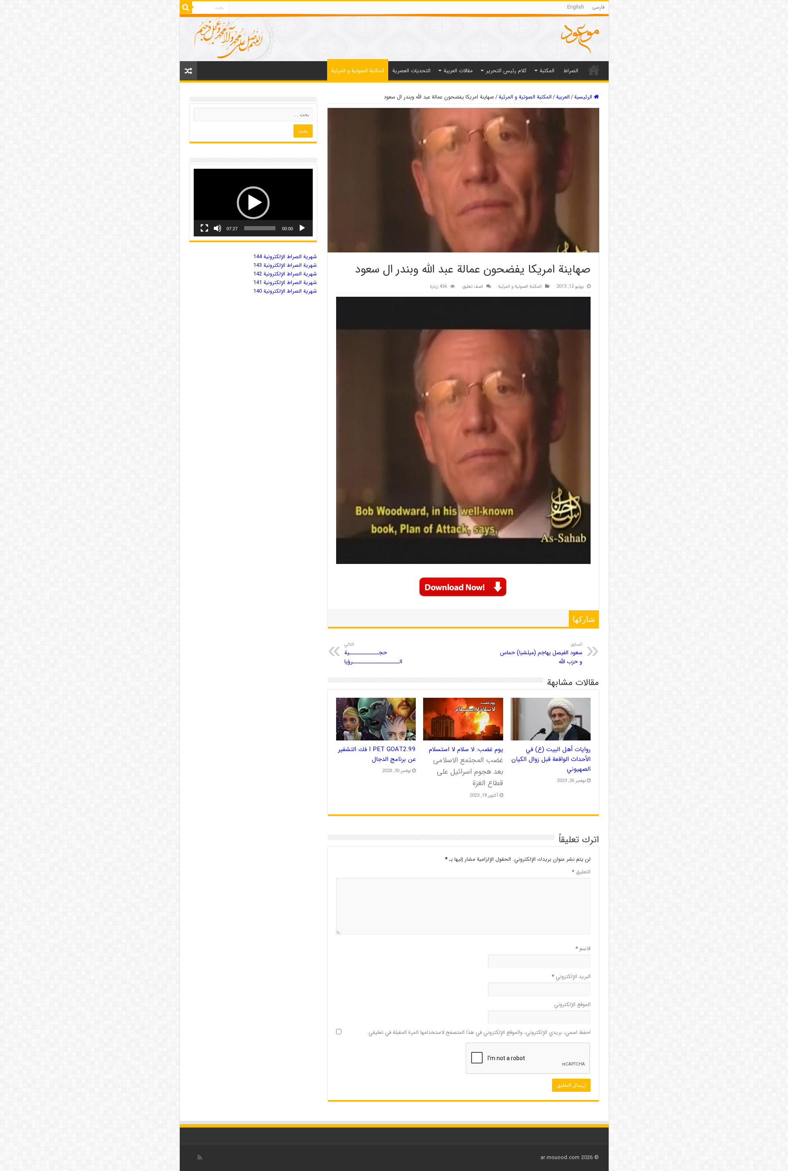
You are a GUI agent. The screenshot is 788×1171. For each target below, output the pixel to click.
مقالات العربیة (458, 70)
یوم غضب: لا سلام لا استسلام (466, 767)
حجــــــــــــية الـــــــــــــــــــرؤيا (373, 653)
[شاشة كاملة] (204, 228)
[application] (253, 202)
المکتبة (547, 70)
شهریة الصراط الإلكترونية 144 (285, 256)
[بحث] (186, 7)
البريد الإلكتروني (571, 976)
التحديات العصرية (411, 70)
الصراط (571, 70)
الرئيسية (584, 97)
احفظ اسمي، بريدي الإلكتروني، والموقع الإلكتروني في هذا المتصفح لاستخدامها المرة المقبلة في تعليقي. (479, 1032)
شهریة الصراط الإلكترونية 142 (285, 274)
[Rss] (200, 1157)
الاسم (583, 948)
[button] (253, 202)
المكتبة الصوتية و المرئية (357, 70)
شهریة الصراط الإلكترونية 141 (285, 282)
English (575, 7)
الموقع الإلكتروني (572, 1004)
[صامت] (217, 228)
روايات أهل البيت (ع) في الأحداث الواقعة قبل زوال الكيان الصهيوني (551, 759)
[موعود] (394, 37)
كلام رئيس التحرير (506, 70)
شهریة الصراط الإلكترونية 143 (285, 265)
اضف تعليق (472, 286)
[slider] (259, 228)
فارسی (598, 7)
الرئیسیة (594, 69)
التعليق (581, 872)
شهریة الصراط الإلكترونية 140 (285, 291)
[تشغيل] (302, 228)
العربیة (563, 97)
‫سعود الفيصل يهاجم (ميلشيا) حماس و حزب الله (541, 653)
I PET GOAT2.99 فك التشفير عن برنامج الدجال (377, 754)
